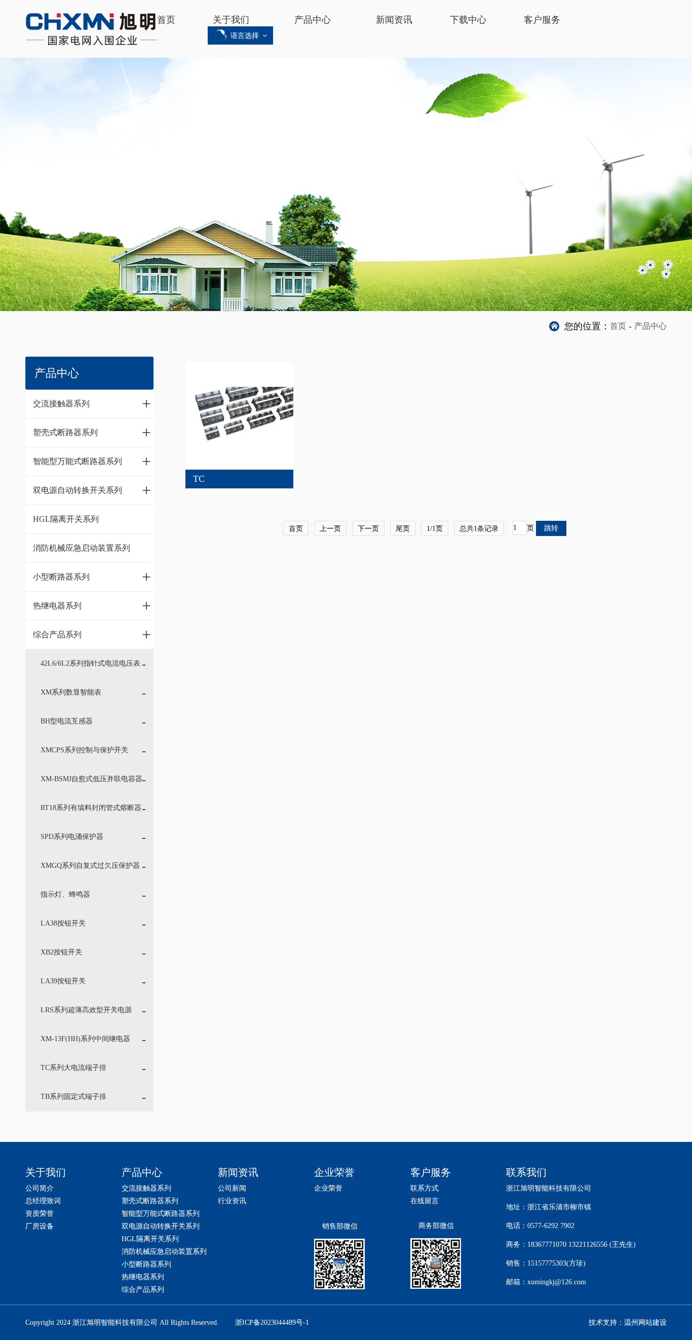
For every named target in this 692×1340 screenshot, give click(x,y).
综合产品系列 (92, 634)
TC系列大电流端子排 (73, 1067)
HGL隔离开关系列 (66, 519)
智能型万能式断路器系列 (92, 461)
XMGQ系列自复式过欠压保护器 (90, 865)
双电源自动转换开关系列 (92, 490)
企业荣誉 (328, 1188)
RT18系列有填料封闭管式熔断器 (91, 808)
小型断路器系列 (92, 576)
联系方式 (424, 1188)
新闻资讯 (394, 20)
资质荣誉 (39, 1213)
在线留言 (424, 1201)
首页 (166, 20)
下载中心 (468, 20)
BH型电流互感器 (67, 721)
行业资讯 (232, 1201)
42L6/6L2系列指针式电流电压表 (90, 663)
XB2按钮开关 (61, 952)
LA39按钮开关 (63, 981)
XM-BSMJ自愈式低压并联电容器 (91, 779)
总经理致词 (43, 1201)
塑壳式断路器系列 (92, 432)
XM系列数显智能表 (71, 692)
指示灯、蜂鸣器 (65, 894)
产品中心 (312, 20)
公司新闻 (232, 1188)
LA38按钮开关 (63, 923)
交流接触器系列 (92, 403)
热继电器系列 (92, 605)
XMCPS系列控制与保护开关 (84, 750)
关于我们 (231, 20)
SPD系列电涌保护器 (72, 836)
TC (199, 479)
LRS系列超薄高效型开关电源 (86, 1010)
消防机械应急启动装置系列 (81, 548)
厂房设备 (39, 1226)
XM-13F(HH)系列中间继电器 (85, 1039)
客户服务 (542, 20)
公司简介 (39, 1188)
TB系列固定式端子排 (73, 1096)
